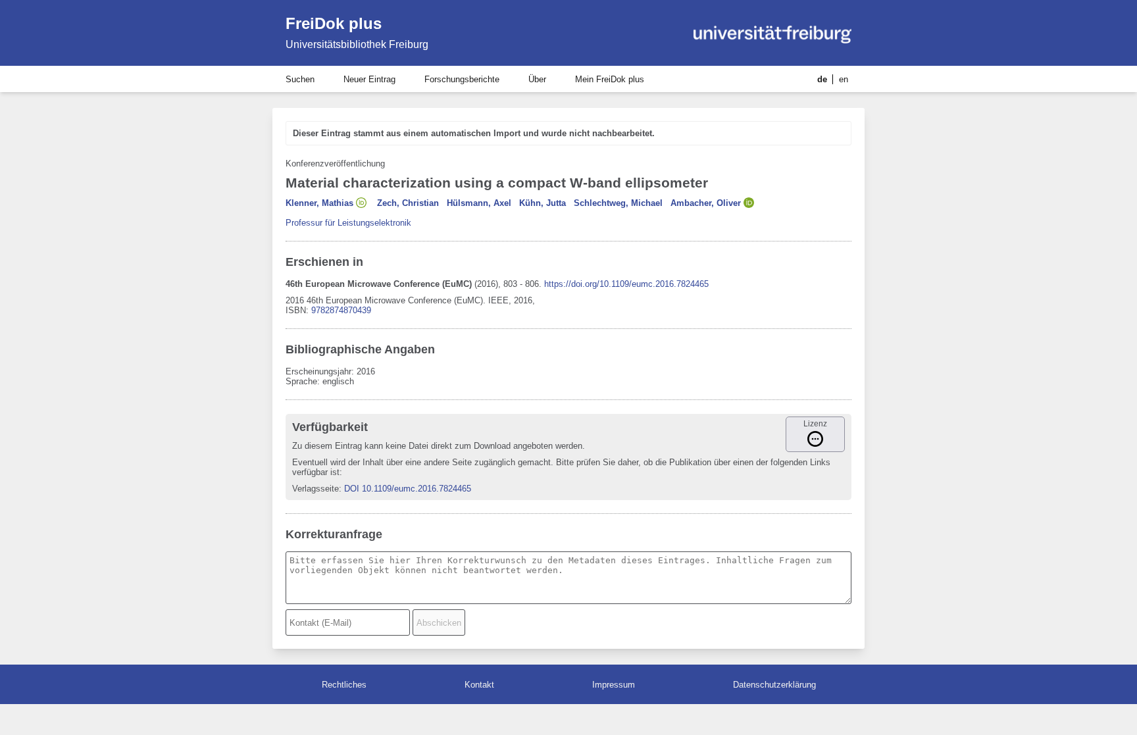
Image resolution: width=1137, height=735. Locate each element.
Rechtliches (344, 685)
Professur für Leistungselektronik (348, 223)
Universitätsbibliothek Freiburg (357, 44)
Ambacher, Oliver (705, 203)
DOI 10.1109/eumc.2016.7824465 (407, 489)
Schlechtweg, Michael (618, 203)
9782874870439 (341, 310)
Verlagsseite (315, 489)
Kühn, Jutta (542, 203)
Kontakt (479, 685)
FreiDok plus (334, 23)
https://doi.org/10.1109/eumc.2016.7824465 (626, 284)
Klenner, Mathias (319, 203)
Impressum (613, 685)
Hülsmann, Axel (479, 203)
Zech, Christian (408, 203)
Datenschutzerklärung (774, 685)
